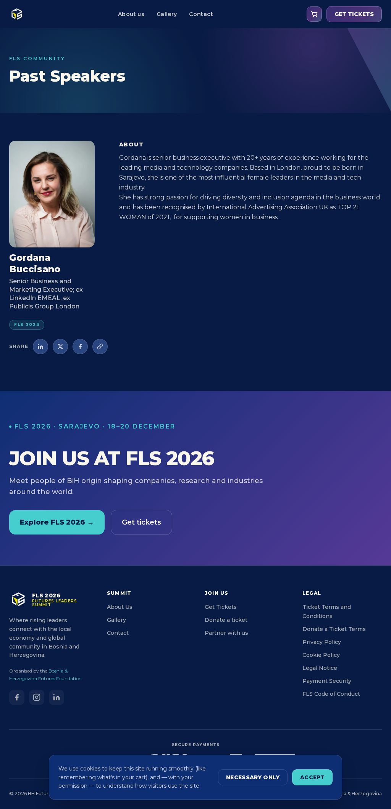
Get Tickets (221, 607)
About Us (119, 607)
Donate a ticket (226, 619)
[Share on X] (60, 346)
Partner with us (226, 632)
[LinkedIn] (56, 697)
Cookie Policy (321, 655)
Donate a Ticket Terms (334, 629)
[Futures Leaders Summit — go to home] (16, 14)
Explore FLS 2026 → (57, 522)
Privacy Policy (321, 642)
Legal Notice (319, 668)
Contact (201, 14)
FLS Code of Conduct (331, 693)
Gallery (167, 14)
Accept (312, 777)
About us (131, 14)
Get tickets (141, 522)
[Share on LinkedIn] (40, 346)
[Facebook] (16, 697)
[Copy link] (100, 346)
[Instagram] (36, 697)
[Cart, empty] (314, 14)
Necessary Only (253, 777)
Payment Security (326, 680)
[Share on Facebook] (80, 346)
